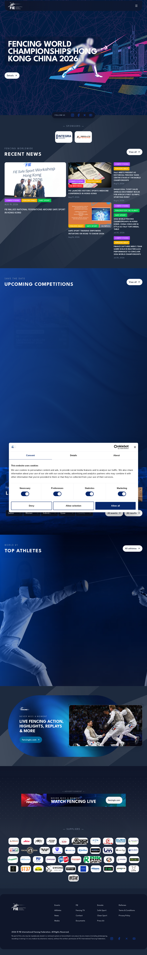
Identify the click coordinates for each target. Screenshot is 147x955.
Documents (80, 920)
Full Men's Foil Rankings (78, 622)
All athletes (131, 548)
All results (132, 513)
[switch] (57, 494)
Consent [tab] (30, 455)
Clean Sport (102, 915)
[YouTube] (90, 115)
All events (112, 513)
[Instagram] (72, 115)
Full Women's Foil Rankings (78, 560)
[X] (84, 115)
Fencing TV (80, 910)
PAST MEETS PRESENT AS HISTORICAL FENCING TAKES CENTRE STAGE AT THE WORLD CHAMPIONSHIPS (127, 176)
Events (57, 905)
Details (10, 75)
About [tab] (116, 455)
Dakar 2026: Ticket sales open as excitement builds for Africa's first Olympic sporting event (127, 193)
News (56, 915)
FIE (77, 905)
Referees (122, 905)
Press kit (100, 920)
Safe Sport (101, 910)
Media (57, 920)
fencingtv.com (29, 739)
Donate (100, 905)
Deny (31, 505)
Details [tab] (73, 455)
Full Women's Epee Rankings (31, 560)
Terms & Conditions (127, 910)
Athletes (57, 910)
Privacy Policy (124, 915)
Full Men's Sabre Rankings (124, 622)
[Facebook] (78, 115)
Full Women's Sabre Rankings (124, 560)
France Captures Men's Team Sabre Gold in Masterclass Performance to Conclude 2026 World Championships (128, 250)
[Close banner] (135, 447)
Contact (79, 915)
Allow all (115, 505)
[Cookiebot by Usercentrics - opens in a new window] (116, 447)
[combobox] (14, 513)
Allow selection (73, 505)
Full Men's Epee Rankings (30, 622)
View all (133, 152)
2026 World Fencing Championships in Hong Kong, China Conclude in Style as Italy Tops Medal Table (126, 224)
